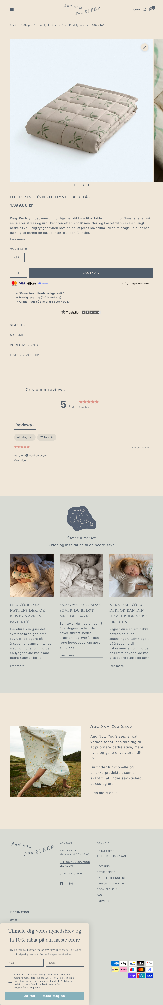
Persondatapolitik (111, 883)
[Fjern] (13, 272)
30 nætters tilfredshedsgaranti (40, 293)
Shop (26, 25)
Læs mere (17, 239)
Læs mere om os (105, 793)
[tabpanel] (81, 459)
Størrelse (18, 325)
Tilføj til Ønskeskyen (139, 283)
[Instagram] (73, 883)
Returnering (106, 872)
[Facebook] (64, 883)
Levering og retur (24, 355)
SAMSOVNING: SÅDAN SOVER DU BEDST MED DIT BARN (81, 611)
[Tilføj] (24, 272)
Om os (14, 919)
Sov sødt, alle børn (46, 25)
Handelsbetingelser (112, 877)
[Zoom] (144, 47)
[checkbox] (46, 437)
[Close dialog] (85, 927)
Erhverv (103, 900)
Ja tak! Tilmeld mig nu (45, 996)
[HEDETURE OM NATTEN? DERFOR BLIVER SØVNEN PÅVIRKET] (32, 575)
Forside (14, 25)
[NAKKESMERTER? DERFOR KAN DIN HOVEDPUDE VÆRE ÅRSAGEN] (131, 575)
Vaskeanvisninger (24, 345)
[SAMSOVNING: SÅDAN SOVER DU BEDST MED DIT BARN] (81, 575)
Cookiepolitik (107, 889)
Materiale (17, 335)
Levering (103, 866)
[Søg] (144, 9)
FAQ (99, 895)
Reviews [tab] (25, 425)
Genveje (103, 843)
